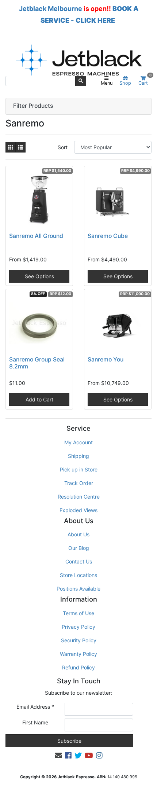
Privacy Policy (78, 627)
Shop (125, 83)
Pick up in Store (78, 469)
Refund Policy (78, 667)
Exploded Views (78, 510)
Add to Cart (39, 399)
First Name (35, 722)
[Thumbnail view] (10, 147)
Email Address (35, 707)
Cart (144, 81)
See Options (39, 276)
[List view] (20, 147)
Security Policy (78, 640)
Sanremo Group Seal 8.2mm (37, 363)
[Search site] (80, 81)
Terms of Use (78, 613)
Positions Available (78, 588)
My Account (78, 442)
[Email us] (58, 755)
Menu (106, 83)
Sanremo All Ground (36, 235)
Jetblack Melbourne (50, 8)
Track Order (78, 483)
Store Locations (78, 575)
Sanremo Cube (108, 235)
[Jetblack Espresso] (78, 60)
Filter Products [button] (33, 106)
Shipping (78, 456)
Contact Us (78, 561)
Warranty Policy (78, 654)
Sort (63, 147)
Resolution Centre (79, 496)
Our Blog (78, 548)
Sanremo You (105, 359)
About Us (78, 534)
